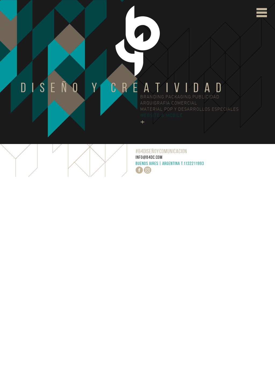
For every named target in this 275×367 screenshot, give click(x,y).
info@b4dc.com (149, 157)
